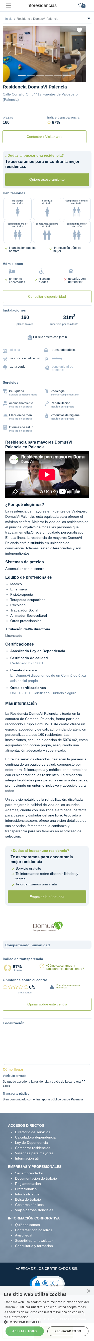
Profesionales (26, 1189)
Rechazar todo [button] (67, 1331)
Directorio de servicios (32, 1132)
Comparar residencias (32, 1148)
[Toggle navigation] (8, 6)
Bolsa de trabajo (28, 1199)
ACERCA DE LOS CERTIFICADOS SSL (47, 1269)
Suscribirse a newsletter (34, 1241)
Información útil (27, 1158)
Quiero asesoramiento (47, 179)
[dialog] (47, 1313)
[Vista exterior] (22, 75)
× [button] (88, 1291)
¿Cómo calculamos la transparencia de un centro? (65, 967)
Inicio (9, 19)
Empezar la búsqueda (47, 897)
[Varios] (58, 75)
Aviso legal (23, 1235)
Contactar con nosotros (33, 1230)
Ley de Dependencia (31, 1143)
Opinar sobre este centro (47, 1004)
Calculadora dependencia (35, 1137)
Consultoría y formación (34, 1246)
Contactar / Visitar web (44, 137)
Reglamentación (28, 1184)
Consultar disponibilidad (47, 296)
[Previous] (9, 54)
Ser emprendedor (29, 1173)
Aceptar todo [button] (24, 1331)
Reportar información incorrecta (68, 986)
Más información (16, 1317)
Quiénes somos (27, 1225)
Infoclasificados (27, 1194)
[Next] (80, 54)
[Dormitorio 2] (40, 75)
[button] (47, 1283)
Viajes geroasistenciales (34, 1210)
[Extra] (67, 75)
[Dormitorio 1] (31, 75)
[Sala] (49, 75)
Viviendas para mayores (34, 1153)
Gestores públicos (29, 1205)
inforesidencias (42, 5)
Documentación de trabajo (36, 1178)
